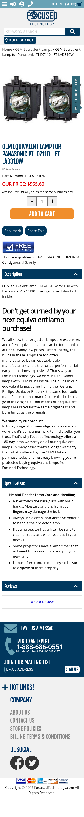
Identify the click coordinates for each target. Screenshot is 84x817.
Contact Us (22, 720)
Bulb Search (21, 40)
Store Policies (25, 728)
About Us (20, 712)
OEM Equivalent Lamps (33, 49)
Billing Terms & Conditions (40, 736)
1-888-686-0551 (39, 646)
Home (7, 49)
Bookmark (12, 230)
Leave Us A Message (37, 628)
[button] (77, 95)
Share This (35, 230)
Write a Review (11, 169)
